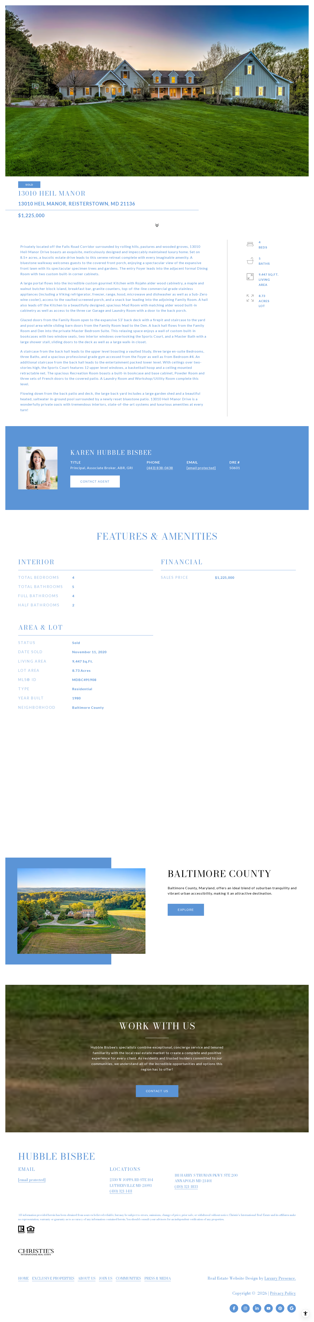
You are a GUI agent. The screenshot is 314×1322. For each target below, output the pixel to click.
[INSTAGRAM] (245, 1308)
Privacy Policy (283, 1293)
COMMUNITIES (128, 1278)
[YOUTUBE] (268, 1308)
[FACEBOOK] (234, 1308)
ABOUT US (86, 1278)
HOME (23, 1278)
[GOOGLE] (291, 1308)
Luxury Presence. (280, 1278)
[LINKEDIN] (257, 1308)
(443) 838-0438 (160, 468)
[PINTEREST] (280, 1308)
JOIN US (105, 1278)
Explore (186, 909)
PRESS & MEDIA (157, 1278)
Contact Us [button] (157, 1091)
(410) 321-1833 (186, 1186)
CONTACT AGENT (95, 481)
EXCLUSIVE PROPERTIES (53, 1278)
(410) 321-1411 (121, 1191)
